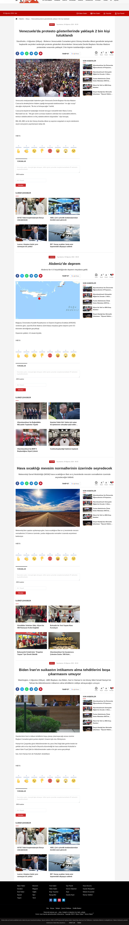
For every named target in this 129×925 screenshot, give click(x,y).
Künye (52, 908)
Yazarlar (108, 13)
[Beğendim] (18, 147)
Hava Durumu (87, 886)
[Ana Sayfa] (16, 19)
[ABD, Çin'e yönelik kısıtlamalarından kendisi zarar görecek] (64, 206)
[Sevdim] (34, 147)
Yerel (34, 898)
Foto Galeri (96, 13)
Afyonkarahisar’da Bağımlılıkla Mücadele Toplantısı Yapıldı (29, 423)
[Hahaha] (58, 147)
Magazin (35, 889)
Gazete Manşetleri (89, 889)
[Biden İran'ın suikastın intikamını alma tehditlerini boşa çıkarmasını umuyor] (48, 713)
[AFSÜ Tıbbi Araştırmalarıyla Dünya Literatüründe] (31, 206)
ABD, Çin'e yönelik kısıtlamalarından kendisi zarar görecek (64, 219)
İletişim (58, 908)
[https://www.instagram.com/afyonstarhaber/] (59, 900)
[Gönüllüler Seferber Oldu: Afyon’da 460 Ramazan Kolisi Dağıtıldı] (31, 614)
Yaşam (19, 898)
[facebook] (17, 53)
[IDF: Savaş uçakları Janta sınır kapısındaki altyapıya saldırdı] (64, 232)
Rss (47, 908)
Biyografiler (52, 895)
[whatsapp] (27, 53)
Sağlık (34, 892)
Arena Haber (89, 914)
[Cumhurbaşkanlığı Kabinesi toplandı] (64, 437)
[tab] (21, 161)
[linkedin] (36, 53)
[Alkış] (26, 147)
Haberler (21, 19)
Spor (33, 895)
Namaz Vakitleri (88, 895)
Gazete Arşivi (70, 895)
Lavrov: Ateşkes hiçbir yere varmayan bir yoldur (27, 245)
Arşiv (67, 892)
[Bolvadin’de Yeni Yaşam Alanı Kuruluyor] (64, 614)
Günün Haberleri (71, 889)
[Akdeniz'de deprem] (48, 300)
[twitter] (22, 53)
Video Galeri (82, 13)
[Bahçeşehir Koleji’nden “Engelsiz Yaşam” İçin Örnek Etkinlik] (31, 640)
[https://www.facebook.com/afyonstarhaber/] (50, 900)
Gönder (20, 185)
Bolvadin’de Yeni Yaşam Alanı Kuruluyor (61, 627)
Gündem (20, 889)
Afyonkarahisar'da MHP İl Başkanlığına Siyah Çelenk (27, 450)
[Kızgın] (50, 147)
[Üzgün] (73, 147)
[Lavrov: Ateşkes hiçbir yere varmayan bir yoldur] (31, 232)
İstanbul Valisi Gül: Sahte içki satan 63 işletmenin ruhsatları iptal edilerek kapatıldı (64, 423)
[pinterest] (40, 53)
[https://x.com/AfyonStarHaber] (55, 900)
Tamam (79, 922)
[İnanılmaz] (66, 147)
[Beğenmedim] (42, 147)
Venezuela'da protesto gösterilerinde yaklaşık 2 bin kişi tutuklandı (50, 19)
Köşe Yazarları (53, 892)
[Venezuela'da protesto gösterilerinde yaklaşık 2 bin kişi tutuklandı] (48, 78)
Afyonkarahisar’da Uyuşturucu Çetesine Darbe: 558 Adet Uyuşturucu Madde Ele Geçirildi (62, 653)
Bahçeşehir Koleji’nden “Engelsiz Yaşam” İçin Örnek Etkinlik (30, 653)
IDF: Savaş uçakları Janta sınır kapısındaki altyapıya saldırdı (61, 245)
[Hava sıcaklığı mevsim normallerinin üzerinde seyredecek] (48, 507)
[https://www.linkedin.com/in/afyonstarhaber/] (63, 900)
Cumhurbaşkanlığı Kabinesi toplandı (64, 449)
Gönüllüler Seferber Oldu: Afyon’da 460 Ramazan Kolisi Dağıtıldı (30, 627)
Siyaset (19, 895)
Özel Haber (20, 892)
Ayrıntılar (72, 922)
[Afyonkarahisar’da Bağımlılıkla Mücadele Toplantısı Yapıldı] (31, 410)
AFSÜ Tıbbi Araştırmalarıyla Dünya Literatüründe (30, 219)
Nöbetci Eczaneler (88, 892)
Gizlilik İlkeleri (77, 908)
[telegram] (31, 53)
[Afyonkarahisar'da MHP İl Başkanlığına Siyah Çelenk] (31, 437)
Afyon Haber (21, 886)
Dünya (27, 19)
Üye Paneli (120, 13)
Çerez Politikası (66, 908)
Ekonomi (35, 886)
